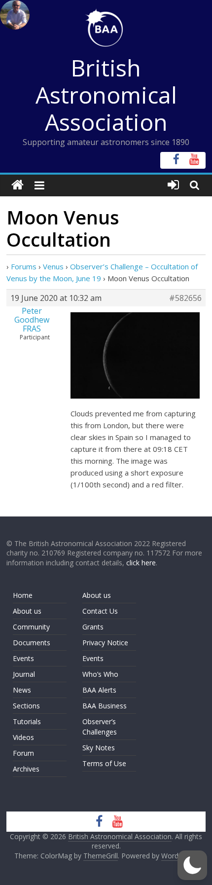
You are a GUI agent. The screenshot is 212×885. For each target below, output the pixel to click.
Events (23, 658)
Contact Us (100, 611)
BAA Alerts (99, 690)
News (22, 690)
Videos (23, 737)
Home (23, 595)
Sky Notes (98, 747)
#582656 (185, 298)
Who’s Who (100, 674)
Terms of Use (104, 763)
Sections (26, 705)
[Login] (173, 185)
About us (27, 611)
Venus (53, 266)
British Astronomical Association (106, 94)
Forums (23, 266)
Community (31, 626)
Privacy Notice (105, 642)
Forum (23, 753)
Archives (26, 769)
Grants (93, 626)
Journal (24, 674)
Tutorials (27, 721)
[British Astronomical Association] (17, 185)
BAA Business (104, 705)
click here (141, 562)
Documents (31, 642)
